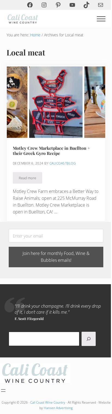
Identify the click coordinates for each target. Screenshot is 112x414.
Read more (30, 178)
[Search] (89, 339)
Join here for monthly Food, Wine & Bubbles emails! (56, 256)
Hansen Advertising (58, 408)
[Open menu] (3, 390)
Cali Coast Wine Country (47, 402)
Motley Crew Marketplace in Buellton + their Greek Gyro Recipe (51, 150)
